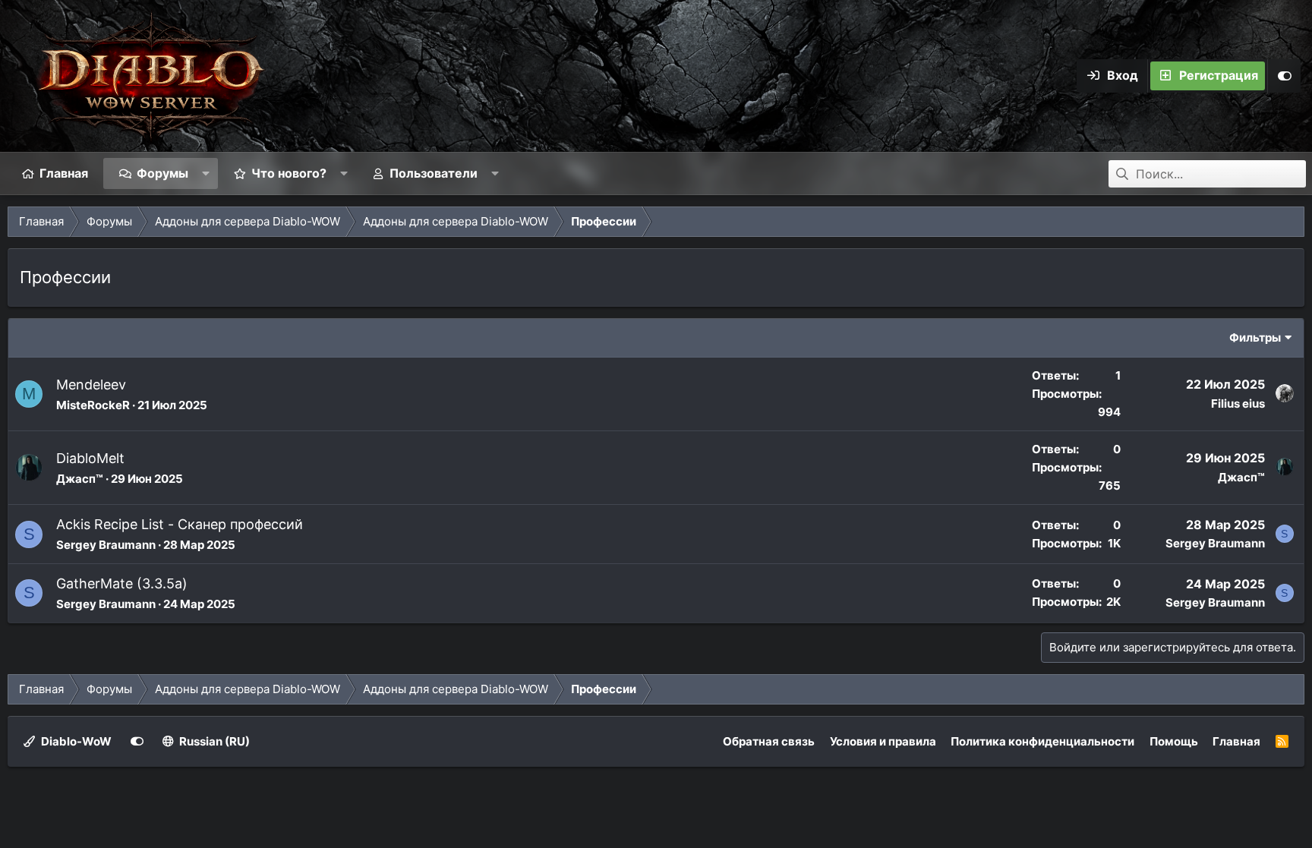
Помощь (1174, 741)
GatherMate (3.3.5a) (122, 583)
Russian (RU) (213, 741)
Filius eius (1238, 403)
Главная (63, 173)
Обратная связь (769, 741)
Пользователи (434, 173)
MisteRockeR (93, 405)
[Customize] (1284, 76)
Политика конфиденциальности (1042, 741)
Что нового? (288, 173)
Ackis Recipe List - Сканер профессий (179, 524)
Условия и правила (883, 741)
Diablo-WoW (75, 741)
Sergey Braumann (106, 544)
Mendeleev (91, 384)
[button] (206, 173)
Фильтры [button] (1255, 337)
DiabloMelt (90, 458)
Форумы (162, 173)
